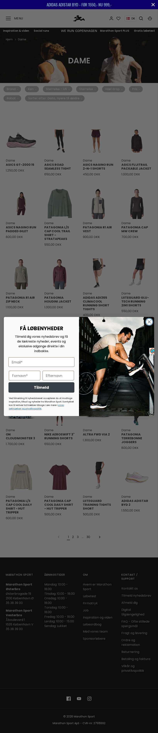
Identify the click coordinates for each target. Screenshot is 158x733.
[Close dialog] (149, 321)
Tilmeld (41, 387)
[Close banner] (153, 5)
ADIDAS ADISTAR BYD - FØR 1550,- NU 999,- (79, 4)
